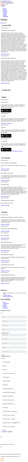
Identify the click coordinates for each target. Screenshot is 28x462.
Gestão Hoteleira (6, 377)
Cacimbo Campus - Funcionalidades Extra (11, 422)
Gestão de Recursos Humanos (9, 373)
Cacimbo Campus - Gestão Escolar (10, 411)
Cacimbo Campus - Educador (9, 426)
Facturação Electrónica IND (8, 403)
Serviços (5, 304)
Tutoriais (5, 15)
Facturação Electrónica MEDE (9, 392)
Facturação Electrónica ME (8, 400)
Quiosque (5, 369)
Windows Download (5, 54)
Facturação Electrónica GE (8, 388)
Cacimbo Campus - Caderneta (9, 418)
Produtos (5, 10)
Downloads (5, 16)
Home (4, 8)
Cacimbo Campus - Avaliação (9, 415)
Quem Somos (6, 303)
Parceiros (5, 11)
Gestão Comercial (6, 362)
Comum (3, 358)
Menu (3, 5)
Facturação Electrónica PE (8, 396)
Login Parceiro (4, 431)
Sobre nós (5, 9)
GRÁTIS (4, 365)
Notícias (5, 14)
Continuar (10, 431)
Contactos (5, 12)
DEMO (4, 430)
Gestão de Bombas (6, 381)
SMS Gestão (5, 407)
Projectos (5, 305)
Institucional (5, 384)
